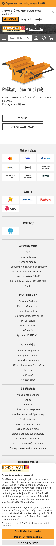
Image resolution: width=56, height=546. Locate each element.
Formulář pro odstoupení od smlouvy (28, 267)
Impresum (28, 404)
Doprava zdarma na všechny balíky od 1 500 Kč (25, 3)
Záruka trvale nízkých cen (28, 409)
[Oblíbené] (43, 38)
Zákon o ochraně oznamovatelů (28, 434)
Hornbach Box (28, 380)
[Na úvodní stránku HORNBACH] (13, 29)
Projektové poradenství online (28, 316)
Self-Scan (28, 375)
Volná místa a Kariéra (28, 395)
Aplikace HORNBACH (28, 335)
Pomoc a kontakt (28, 257)
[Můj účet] (36, 38)
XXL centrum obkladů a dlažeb (28, 365)
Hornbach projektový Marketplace (28, 443)
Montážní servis (28, 325)
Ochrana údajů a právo (28, 429)
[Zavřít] (53, 11)
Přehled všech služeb (28, 306)
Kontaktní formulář (28, 262)
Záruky (28, 286)
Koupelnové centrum (28, 360)
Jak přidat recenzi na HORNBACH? (28, 281)
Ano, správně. (10, 19)
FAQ (28, 252)
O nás (28, 400)
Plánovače (28, 330)
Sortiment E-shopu (28, 301)
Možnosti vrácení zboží (28, 276)
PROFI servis (28, 321)
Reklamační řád (28, 419)
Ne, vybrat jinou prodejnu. (32, 19)
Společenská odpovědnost (28, 424)
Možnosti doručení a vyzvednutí (28, 271)
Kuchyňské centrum (28, 355)
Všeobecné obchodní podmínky (28, 414)
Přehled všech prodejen (28, 350)
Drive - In (28, 370)
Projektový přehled (28, 311)
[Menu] (5, 38)
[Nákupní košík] (50, 38)
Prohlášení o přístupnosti (28, 438)
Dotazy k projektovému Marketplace (28, 448)
